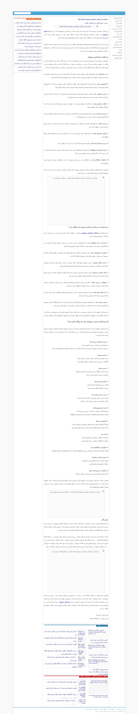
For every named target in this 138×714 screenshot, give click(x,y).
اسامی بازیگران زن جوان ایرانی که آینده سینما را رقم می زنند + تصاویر (99, 642)
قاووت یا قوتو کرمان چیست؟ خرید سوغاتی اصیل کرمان (61, 644)
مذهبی (120, 50)
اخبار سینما (119, 34)
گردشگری (119, 52)
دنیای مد (120, 39)
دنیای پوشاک (119, 26)
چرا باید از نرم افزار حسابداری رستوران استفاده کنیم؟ (93, 19)
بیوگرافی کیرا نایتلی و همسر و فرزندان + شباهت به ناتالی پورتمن (28, 53)
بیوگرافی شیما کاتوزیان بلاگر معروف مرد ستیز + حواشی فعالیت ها (28, 26)
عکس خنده (94, 13)
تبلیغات (103, 13)
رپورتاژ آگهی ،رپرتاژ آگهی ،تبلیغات (94, 23)
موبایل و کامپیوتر (118, 57)
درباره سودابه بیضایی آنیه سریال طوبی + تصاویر (28, 57)
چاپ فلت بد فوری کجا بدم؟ (32, 46)
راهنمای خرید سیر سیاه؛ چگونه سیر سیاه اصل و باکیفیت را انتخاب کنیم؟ (27, 64)
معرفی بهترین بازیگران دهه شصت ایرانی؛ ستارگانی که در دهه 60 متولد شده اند (98, 672)
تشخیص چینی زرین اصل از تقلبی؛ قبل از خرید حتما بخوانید (28, 43)
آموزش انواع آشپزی (117, 36)
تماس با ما (78, 13)
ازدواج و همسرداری (117, 47)
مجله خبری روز (118, 20)
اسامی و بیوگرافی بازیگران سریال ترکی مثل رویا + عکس (27, 50)
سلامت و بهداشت (118, 44)
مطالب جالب (119, 23)
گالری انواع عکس (118, 18)
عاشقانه (87, 13)
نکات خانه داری (118, 42)
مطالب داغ (118, 13)
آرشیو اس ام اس (118, 31)
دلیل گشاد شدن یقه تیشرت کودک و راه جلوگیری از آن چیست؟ (29, 70)
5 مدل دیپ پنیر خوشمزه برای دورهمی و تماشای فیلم (29, 67)
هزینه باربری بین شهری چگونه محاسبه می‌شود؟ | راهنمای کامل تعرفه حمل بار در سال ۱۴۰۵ (28, 40)
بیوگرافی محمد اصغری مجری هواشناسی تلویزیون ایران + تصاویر (28, 60)
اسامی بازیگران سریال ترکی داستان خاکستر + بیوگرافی (27, 23)
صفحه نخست (120, 709)
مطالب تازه (110, 13)
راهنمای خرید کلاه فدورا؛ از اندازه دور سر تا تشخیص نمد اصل (28, 36)
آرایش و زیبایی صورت (117, 28)
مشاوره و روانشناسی (117, 55)
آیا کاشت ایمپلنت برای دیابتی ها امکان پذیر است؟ (28, 33)
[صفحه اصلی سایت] (123, 13)
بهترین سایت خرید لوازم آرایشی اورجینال (28, 29)
